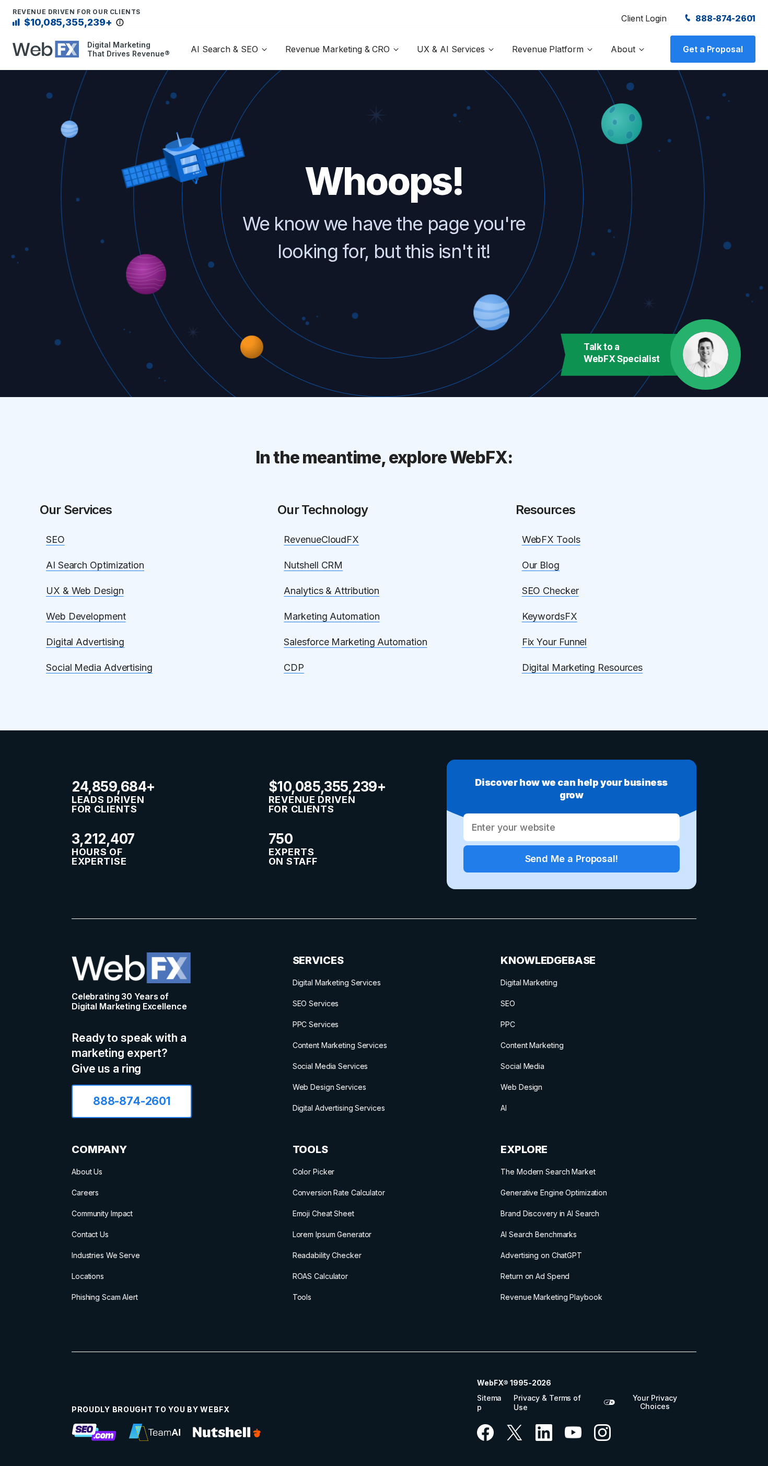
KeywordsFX (549, 616)
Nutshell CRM (313, 565)
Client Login (644, 18)
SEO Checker (550, 590)
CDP (294, 667)
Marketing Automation (331, 616)
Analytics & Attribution (331, 590)
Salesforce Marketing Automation (355, 641)
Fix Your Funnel (554, 641)
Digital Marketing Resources (582, 667)
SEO (55, 539)
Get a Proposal (713, 49)
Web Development (86, 616)
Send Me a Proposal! (571, 858)
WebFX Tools (551, 539)
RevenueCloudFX (321, 539)
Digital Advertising (85, 641)
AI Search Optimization (95, 565)
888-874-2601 (724, 18)
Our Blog (541, 565)
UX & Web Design (85, 590)
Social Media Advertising (99, 667)
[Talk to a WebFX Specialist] (705, 354)
